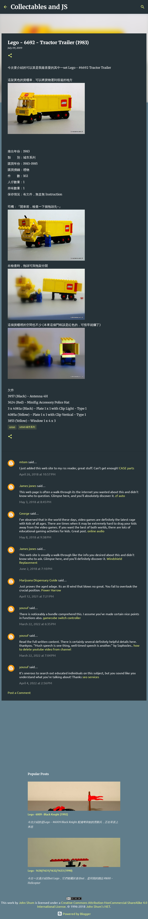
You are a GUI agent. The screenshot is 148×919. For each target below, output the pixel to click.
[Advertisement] (74, 733)
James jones (27, 486)
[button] (10, 55)
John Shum (26, 902)
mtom (23, 462)
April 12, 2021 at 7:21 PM (36, 596)
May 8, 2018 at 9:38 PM (35, 537)
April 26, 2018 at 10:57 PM (37, 474)
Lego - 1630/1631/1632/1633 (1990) (50, 870)
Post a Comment (19, 692)
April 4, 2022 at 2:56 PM (35, 683)
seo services (90, 677)
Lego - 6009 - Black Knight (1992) (48, 814)
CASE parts (126, 468)
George (24, 513)
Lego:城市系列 (27, 427)
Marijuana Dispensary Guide (38, 580)
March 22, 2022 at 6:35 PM (37, 624)
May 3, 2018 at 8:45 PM (35, 502)
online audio (95, 531)
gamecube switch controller (62, 618)
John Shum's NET (98, 906)
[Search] (73, 7)
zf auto (120, 496)
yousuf (24, 608)
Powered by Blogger (76, 914)
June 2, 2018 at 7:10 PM (35, 568)
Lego (12, 427)
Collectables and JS (39, 7)
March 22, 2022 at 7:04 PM (37, 655)
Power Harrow (51, 590)
